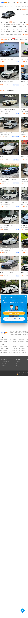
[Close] (25, 297)
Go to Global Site (14, 313)
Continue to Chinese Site (14, 319)
